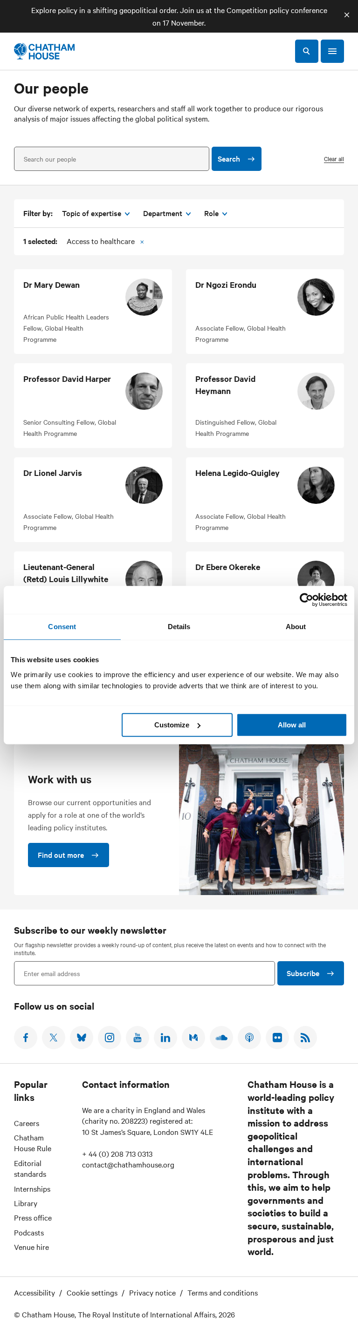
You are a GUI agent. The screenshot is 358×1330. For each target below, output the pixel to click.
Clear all (334, 159)
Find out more (61, 854)
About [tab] (296, 627)
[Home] (44, 51)
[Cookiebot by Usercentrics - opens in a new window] (306, 600)
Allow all (292, 725)
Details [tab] (179, 627)
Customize (171, 725)
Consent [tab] (62, 627)
